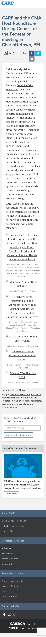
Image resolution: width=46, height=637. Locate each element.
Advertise (6, 548)
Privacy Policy (8, 553)
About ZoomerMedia (12, 581)
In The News (18, 390)
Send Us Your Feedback (14, 520)
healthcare (36, 400)
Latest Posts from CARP (13, 526)
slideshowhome (10, 407)
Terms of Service (10, 558)
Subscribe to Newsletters (18, 435)
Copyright (7, 564)
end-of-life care (21, 400)
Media (5, 591)
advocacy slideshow (20, 394)
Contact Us (7, 531)
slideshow (28, 404)
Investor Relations (10, 586)
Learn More (11, 493)
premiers (6, 404)
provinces (17, 404)
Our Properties (9, 596)
